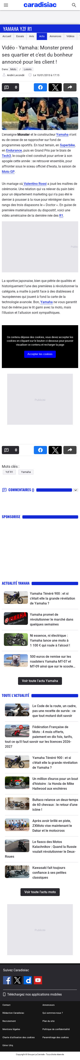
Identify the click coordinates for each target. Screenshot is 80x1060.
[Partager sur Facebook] (41, 86)
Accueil (6, 36)
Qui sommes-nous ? (52, 1013)
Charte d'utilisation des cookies (18, 1037)
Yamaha (62, 134)
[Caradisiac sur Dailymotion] (28, 981)
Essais (20, 36)
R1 (61, 215)
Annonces (55, 36)
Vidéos (70, 36)
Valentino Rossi (35, 184)
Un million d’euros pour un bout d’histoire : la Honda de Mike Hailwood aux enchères (55, 784)
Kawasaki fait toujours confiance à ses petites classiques (49, 872)
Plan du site (48, 1021)
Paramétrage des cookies (55, 1037)
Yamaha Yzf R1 (17, 28)
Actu (42, 36)
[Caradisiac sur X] (18, 981)
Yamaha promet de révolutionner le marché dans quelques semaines (51, 619)
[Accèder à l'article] (16, 597)
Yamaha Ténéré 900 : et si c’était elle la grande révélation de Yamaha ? (52, 598)
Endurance (14, 150)
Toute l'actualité (15, 695)
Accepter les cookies (40, 354)
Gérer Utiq (7, 1045)
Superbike (67, 145)
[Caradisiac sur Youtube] (38, 981)
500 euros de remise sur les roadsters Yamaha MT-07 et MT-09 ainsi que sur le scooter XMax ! (52, 662)
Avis (31, 36)
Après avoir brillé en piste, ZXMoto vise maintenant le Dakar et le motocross (52, 826)
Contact (6, 1005)
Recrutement (9, 1021)
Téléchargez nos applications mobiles (34, 994)
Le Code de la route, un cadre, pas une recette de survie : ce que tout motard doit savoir (54, 711)
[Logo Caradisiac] (40, 8)
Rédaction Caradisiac (13, 1013)
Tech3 (6, 156)
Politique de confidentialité (56, 1029)
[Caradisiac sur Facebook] (7, 981)
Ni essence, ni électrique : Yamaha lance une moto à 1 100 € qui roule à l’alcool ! (50, 640)
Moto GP (8, 172)
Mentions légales (11, 1029)
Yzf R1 (9, 471)
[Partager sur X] (56, 86)
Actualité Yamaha (16, 583)
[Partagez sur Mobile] (70, 86)
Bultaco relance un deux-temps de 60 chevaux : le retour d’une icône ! (55, 805)
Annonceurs (48, 1005)
